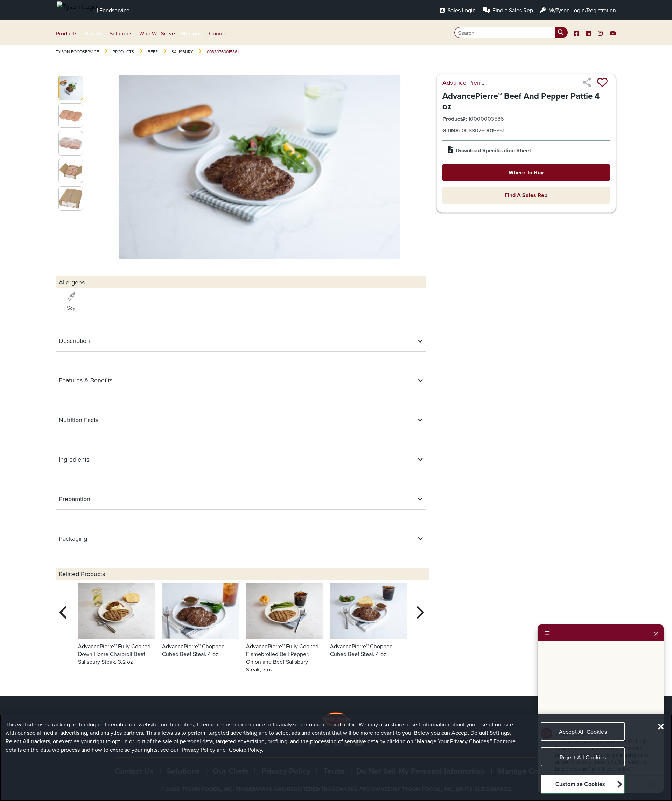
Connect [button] (219, 33)
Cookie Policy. (246, 749)
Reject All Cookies (583, 757)
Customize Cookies (580, 784)
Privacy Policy (198, 749)
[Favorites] (602, 82)
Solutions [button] (121, 33)
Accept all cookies (583, 732)
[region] (336, 757)
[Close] (656, 633)
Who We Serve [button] (157, 33)
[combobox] (511, 32)
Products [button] (66, 33)
